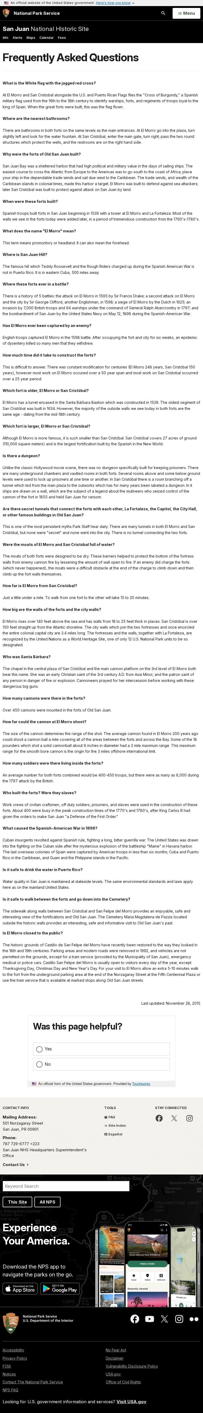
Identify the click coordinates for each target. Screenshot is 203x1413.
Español (115, 1134)
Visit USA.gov (131, 1401)
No (48, 1064)
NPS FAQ (10, 1390)
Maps (30, 38)
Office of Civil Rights (123, 1382)
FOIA (7, 1366)
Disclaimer (114, 1358)
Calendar (46, 38)
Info (5, 38)
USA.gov (113, 1374)
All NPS (47, 1202)
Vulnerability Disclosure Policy (132, 1366)
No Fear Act (116, 1350)
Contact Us (14, 1164)
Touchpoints (141, 1083)
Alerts (17, 38)
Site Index (117, 1125)
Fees (62, 38)
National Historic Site (46, 28)
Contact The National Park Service (33, 1382)
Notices (9, 1374)
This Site (17, 1202)
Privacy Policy (15, 1358)
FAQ (111, 1117)
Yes (48, 1048)
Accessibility (13, 1350)
